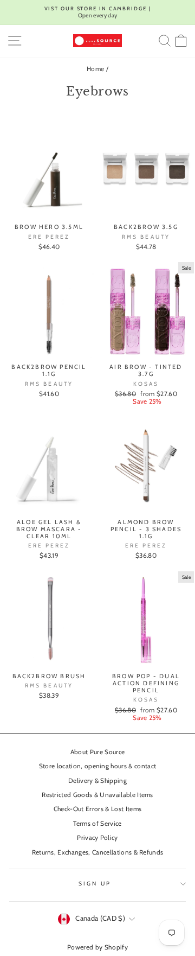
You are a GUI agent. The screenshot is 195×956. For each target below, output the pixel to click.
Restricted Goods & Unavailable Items (97, 795)
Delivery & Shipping (97, 781)
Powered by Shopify (97, 947)
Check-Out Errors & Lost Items (97, 809)
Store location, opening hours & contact (98, 766)
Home (95, 69)
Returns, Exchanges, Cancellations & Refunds (98, 852)
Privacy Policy (97, 838)
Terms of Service (97, 823)
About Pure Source (97, 752)
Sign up (95, 883)
